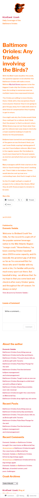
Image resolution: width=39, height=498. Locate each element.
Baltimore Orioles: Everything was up (17, 352)
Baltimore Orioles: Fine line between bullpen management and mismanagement (17, 372)
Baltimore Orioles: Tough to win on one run (19, 378)
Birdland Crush (11, 17)
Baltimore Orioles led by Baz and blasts (18, 355)
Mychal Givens (14, 84)
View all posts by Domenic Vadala (15, 293)
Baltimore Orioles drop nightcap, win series (19, 399)
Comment (28, 327)
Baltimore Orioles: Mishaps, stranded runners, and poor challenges (17, 468)
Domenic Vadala (9, 442)
